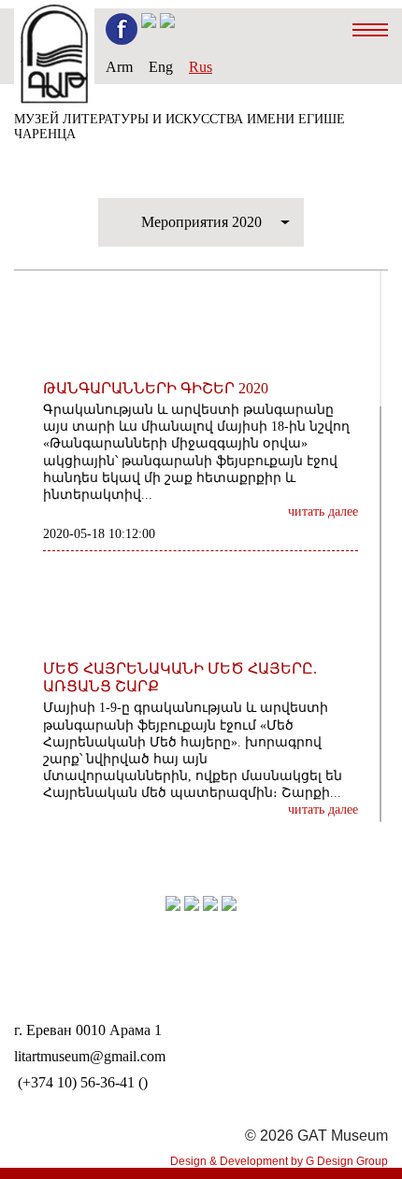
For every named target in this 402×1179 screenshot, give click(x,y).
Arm (119, 67)
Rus (200, 67)
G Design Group (347, 1161)
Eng (161, 67)
